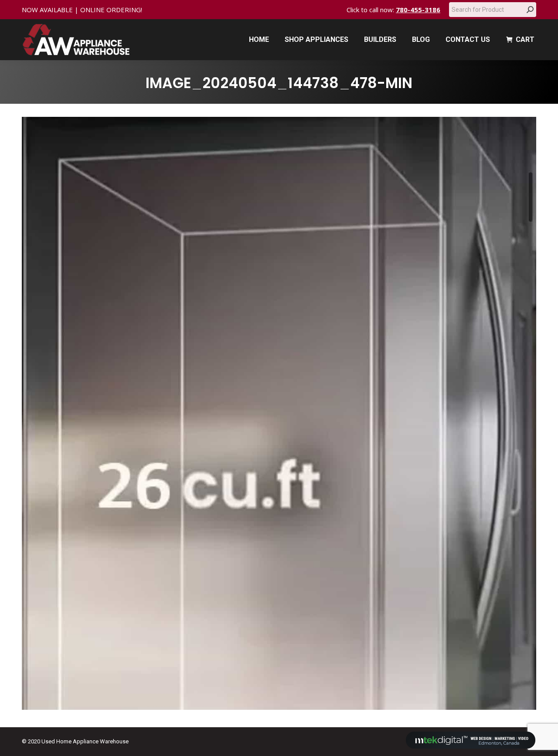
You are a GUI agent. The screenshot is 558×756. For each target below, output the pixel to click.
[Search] (530, 9)
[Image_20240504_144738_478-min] (279, 413)
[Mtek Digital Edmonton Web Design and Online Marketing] (470, 746)
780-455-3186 (418, 9)
